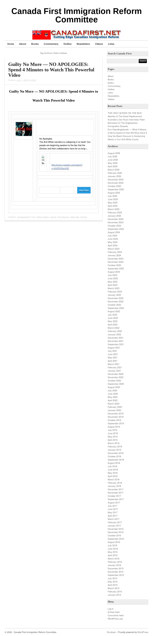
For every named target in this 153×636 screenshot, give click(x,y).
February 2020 (115, 406)
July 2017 (112, 505)
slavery (53, 216)
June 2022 (113, 317)
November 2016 (115, 532)
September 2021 (116, 344)
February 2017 (115, 522)
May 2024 (112, 242)
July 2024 (112, 235)
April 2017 (112, 515)
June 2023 (113, 278)
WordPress (142, 632)
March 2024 (113, 248)
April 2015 (112, 584)
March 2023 (113, 288)
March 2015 (113, 588)
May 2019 (112, 436)
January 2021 (114, 370)
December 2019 (115, 413)
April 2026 (112, 166)
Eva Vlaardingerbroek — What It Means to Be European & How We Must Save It (127, 131)
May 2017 (112, 512)
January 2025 (114, 215)
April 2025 (112, 205)
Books (35, 44)
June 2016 (113, 548)
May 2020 (112, 397)
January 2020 (114, 410)
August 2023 (114, 271)
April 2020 (112, 400)
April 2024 (112, 245)
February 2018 (115, 482)
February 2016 (115, 561)
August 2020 (114, 387)
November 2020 (115, 377)
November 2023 (115, 261)
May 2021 (112, 357)
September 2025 (116, 189)
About (22, 44)
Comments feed (115, 615)
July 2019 (112, 429)
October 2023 (114, 265)
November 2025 (115, 182)
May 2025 (112, 202)
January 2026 (114, 176)
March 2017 (113, 518)
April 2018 (112, 476)
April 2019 (112, 439)
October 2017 (114, 495)
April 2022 (112, 324)
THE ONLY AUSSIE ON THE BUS (125, 112)
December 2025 (115, 179)
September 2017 (116, 499)
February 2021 (115, 367)
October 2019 (114, 420)
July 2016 (112, 545)
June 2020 (113, 393)
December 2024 (115, 219)
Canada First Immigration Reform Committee (76, 15)
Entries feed (113, 612)
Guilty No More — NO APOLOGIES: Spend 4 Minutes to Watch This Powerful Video (51, 70)
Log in (111, 608)
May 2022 (112, 321)
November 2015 (115, 571)
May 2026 (112, 163)
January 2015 (114, 594)
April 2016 (112, 555)
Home (10, 44)
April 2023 (112, 284)
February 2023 (115, 291)
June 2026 (113, 159)
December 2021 (115, 337)
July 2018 (112, 466)
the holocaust (63, 216)
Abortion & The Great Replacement (125, 116)
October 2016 (114, 535)
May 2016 (112, 551)
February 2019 (115, 446)
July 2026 (112, 156)
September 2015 (116, 575)
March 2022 (113, 327)
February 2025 (115, 212)
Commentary (51, 44)
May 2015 (112, 581)
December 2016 (115, 528)
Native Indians (43, 216)
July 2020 (112, 390)
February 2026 (115, 172)
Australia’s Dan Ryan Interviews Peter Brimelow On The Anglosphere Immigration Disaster (126, 123)
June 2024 (113, 238)
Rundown (111, 632)
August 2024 (114, 232)
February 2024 (115, 252)
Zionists (83, 216)
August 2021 (114, 347)
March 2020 (113, 403)
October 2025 (114, 186)
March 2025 (113, 209)
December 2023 (115, 258)
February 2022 (115, 331)
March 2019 (113, 443)
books (111, 82)
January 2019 (114, 449)
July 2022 (112, 314)
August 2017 (114, 502)
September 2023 (116, 268)
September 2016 (116, 538)
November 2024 (115, 222)
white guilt (74, 216)
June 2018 (113, 469)
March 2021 (113, 364)
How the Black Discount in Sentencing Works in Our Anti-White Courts (126, 137)
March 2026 (113, 169)
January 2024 (114, 255)
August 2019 (114, 426)
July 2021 (112, 350)
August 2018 (114, 462)
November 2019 (115, 416)
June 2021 (113, 354)
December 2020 (115, 373)
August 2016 (114, 542)
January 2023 (114, 294)
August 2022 (114, 311)
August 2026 (114, 153)
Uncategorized (23, 216)
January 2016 (114, 565)
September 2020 (116, 383)
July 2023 (112, 275)
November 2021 (115, 340)
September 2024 (116, 228)
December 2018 (115, 453)
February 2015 (115, 591)
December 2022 (115, 298)
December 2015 (115, 568)
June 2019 (113, 433)
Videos (99, 44)
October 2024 (114, 225)
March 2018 (113, 479)
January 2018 (114, 486)
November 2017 (115, 492)
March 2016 (113, 558)
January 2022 (114, 334)
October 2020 (114, 380)
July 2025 (112, 195)
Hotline (68, 44)
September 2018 (116, 459)
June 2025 (113, 199)
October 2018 (114, 456)
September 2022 (116, 308)
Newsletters (83, 44)
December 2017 (115, 489)
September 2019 (116, 423)
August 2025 (114, 192)
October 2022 (114, 304)
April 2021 (112, 360)
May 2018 (112, 472)
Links (111, 44)
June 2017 (113, 509)
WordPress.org (115, 618)
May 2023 (112, 281)
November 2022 (115, 301)
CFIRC (33, 80)
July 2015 (112, 578)
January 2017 (114, 525)
